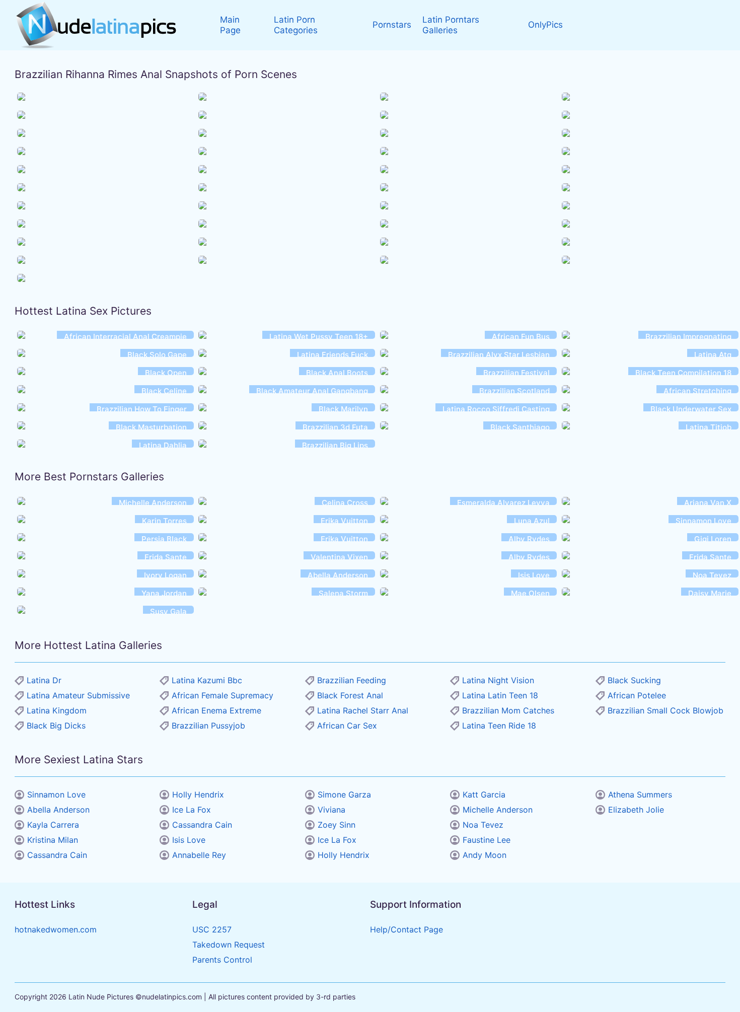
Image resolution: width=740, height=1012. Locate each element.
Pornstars (392, 25)
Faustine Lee (486, 840)
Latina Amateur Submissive (78, 695)
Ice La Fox (191, 810)
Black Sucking (634, 680)
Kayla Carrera (53, 825)
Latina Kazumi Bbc (207, 680)
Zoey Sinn (336, 825)
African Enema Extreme (216, 710)
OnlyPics (545, 25)
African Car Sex (347, 725)
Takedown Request (228, 944)
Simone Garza (344, 794)
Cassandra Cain (57, 855)
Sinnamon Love (56, 794)
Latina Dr (44, 680)
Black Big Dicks (56, 725)
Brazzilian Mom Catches (508, 710)
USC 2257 (212, 929)
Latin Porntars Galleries (450, 25)
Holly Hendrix (198, 794)
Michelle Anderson (498, 810)
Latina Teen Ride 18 (499, 725)
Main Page (230, 25)
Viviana (331, 810)
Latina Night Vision (498, 680)
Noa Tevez (483, 825)
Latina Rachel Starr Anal (362, 710)
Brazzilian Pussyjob (208, 725)
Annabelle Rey (199, 855)
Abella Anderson (58, 810)
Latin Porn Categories (296, 25)
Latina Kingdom (57, 710)
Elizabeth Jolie (636, 810)
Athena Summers (640, 794)
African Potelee (637, 695)
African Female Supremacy (222, 695)
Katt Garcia (484, 794)
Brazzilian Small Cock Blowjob (665, 710)
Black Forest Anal (350, 695)
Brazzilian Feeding (351, 680)
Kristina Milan (52, 840)
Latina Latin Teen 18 (500, 695)
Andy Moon (484, 855)
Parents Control (222, 960)
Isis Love (188, 840)
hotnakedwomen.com (56, 929)
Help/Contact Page (406, 929)
